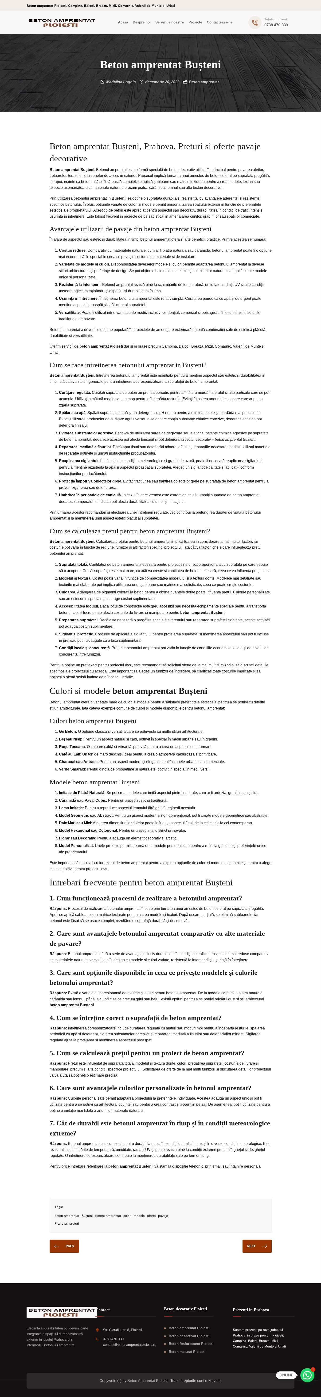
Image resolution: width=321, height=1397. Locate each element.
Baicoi (184, 346)
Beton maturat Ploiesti (187, 1352)
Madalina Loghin (121, 82)
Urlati (54, 352)
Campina (169, 346)
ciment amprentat (108, 1216)
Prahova (61, 1223)
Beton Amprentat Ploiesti (147, 1381)
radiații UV (142, 1150)
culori (127, 1216)
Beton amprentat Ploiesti (189, 1328)
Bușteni (87, 1216)
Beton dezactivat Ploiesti (189, 1336)
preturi (74, 1223)
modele (139, 1216)
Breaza (197, 346)
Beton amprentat (204, 82)
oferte (151, 1216)
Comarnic (223, 346)
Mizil (209, 346)
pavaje (163, 1216)
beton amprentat (67, 1216)
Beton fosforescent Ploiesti (191, 1344)
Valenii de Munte (247, 346)
